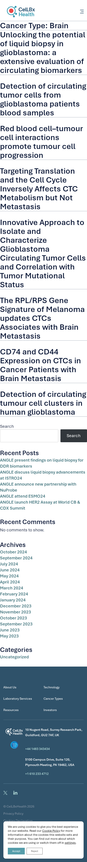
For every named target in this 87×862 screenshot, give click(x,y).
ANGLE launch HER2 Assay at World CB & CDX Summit (40, 505)
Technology (52, 687)
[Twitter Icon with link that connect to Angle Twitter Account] (6, 793)
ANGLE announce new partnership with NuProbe (38, 487)
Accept (16, 851)
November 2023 (15, 612)
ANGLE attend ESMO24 (22, 496)
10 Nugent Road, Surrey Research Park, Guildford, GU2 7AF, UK (53, 732)
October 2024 (13, 552)
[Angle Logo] (14, 733)
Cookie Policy (51, 831)
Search (7, 426)
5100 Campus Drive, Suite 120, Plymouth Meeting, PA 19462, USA (49, 762)
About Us (9, 687)
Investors (50, 710)
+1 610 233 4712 (37, 774)
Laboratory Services (17, 699)
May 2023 (9, 636)
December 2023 (15, 606)
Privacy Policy (13, 814)
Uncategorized (14, 657)
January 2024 (13, 600)
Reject (34, 851)
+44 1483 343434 (37, 749)
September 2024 (16, 558)
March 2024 (11, 588)
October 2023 (13, 618)
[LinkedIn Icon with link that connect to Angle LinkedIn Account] (16, 793)
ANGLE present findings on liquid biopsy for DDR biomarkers (41, 463)
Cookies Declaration (18, 821)
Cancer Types (53, 699)
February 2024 (14, 594)
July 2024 (9, 564)
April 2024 (10, 582)
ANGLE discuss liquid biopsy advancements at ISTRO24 (42, 475)
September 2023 (16, 624)
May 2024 (9, 576)
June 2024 (10, 570)
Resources (11, 710)
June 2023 (10, 630)
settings (70, 843)
